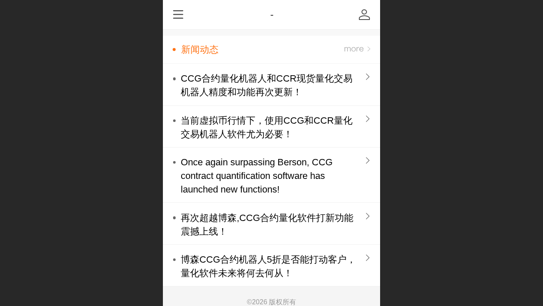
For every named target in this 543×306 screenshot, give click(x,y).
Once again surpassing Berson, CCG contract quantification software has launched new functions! (257, 176)
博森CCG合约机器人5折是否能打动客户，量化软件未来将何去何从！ (268, 266)
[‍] (357, 49)
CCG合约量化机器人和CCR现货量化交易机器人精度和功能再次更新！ (267, 85)
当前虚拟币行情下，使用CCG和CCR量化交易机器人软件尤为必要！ (267, 127)
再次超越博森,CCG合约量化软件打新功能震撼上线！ (267, 224)
